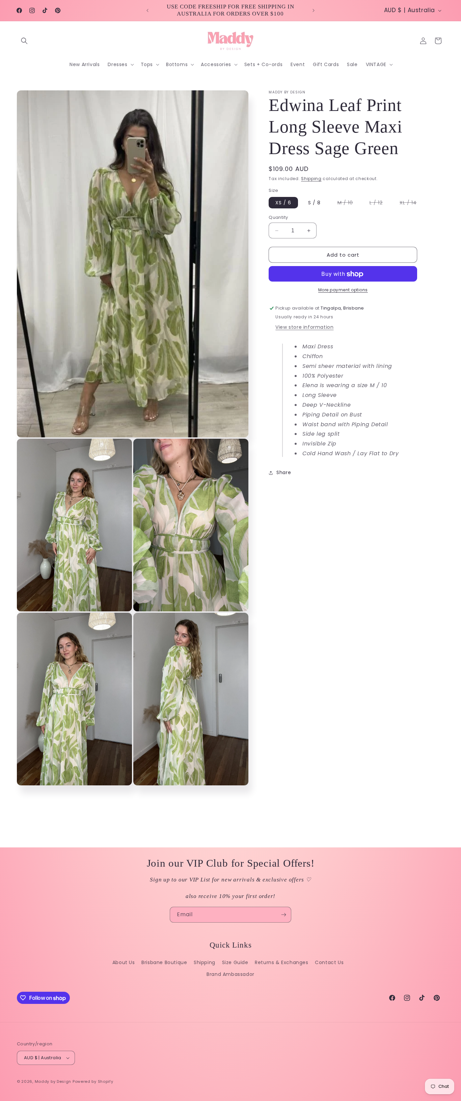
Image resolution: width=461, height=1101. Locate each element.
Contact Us (329, 962)
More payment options (343, 290)
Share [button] (283, 472)
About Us (123, 962)
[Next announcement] (313, 10)
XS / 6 (283, 202)
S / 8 (314, 202)
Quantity (278, 217)
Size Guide (235, 962)
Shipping (311, 178)
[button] (24, 40)
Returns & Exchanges (281, 962)
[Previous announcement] (147, 10)
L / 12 (379, 203)
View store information (304, 327)
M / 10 (348, 203)
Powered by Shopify (93, 1081)
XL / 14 (412, 203)
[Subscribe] (283, 915)
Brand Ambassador (230, 974)
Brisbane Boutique (164, 962)
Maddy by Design (53, 1081)
